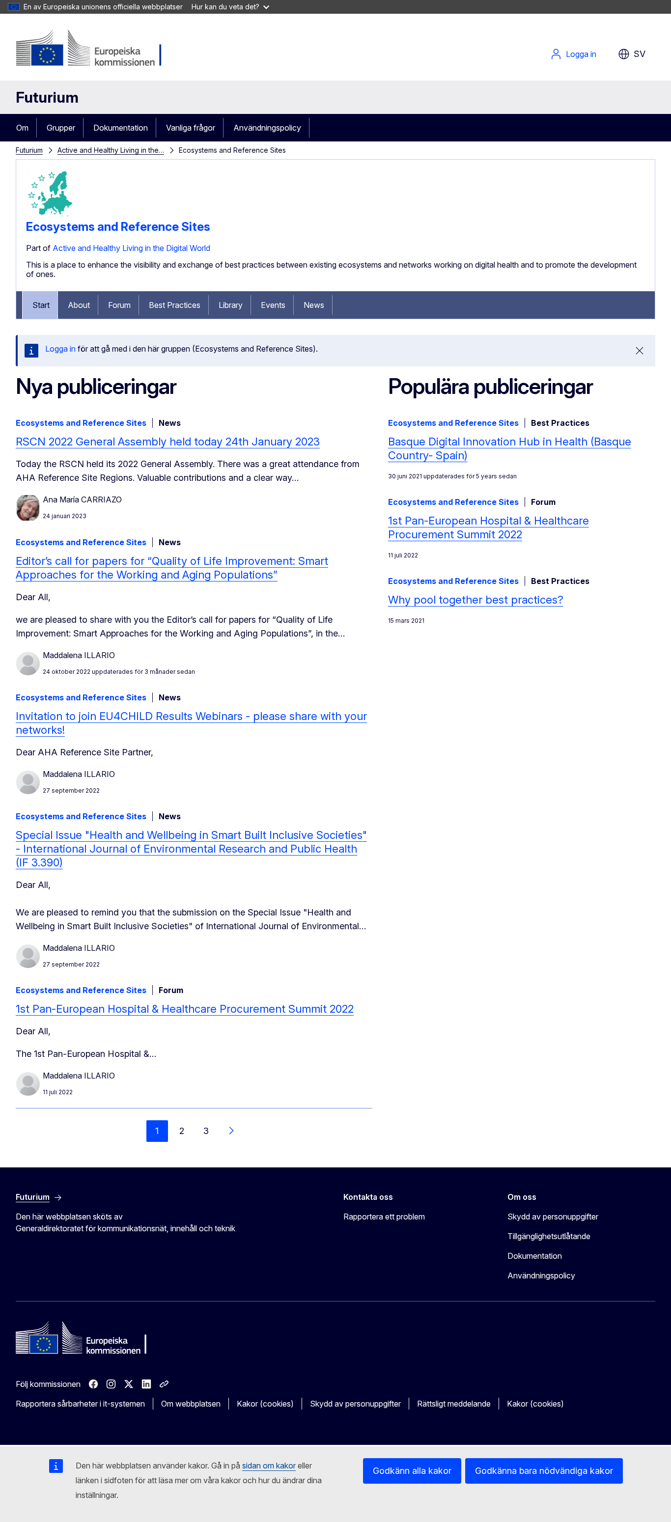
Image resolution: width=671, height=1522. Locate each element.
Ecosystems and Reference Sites (118, 227)
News (314, 305)
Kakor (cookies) (265, 1404)
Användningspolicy (267, 128)
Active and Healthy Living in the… (110, 150)
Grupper (61, 128)
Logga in (581, 54)
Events (273, 305)
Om (22, 128)
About (79, 305)
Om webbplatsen (191, 1404)
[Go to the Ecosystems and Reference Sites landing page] (50, 216)
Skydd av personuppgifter (552, 1216)
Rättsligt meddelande (454, 1404)
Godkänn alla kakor (412, 1471)
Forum (119, 305)
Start (41, 305)
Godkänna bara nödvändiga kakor (544, 1471)
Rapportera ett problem (384, 1216)
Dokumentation (120, 128)
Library (231, 305)
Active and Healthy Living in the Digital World (131, 248)
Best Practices (174, 305)
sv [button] (639, 54)
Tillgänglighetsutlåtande (548, 1236)
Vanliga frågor (190, 128)
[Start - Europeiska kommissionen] (95, 49)
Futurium (47, 97)
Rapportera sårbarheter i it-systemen (80, 1404)
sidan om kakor (269, 1465)
